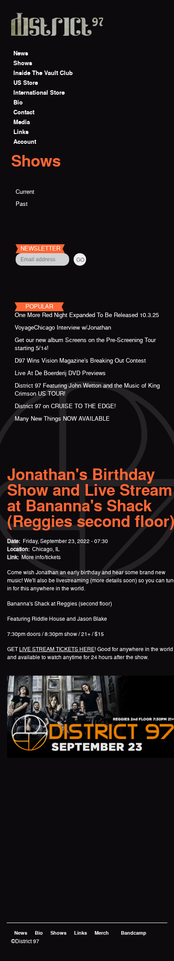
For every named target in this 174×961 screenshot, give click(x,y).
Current (25, 191)
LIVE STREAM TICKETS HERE (57, 649)
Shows (36, 161)
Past (22, 204)
